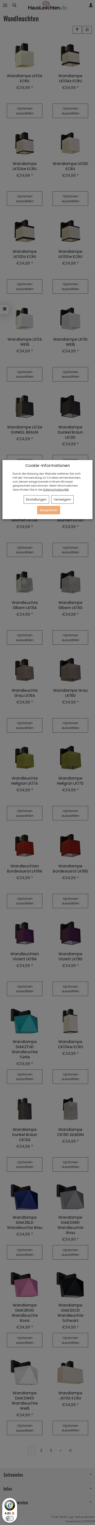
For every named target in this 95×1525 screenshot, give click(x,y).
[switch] (10, 1518)
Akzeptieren (49, 510)
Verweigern (62, 499)
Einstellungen (36, 499)
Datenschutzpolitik (56, 489)
